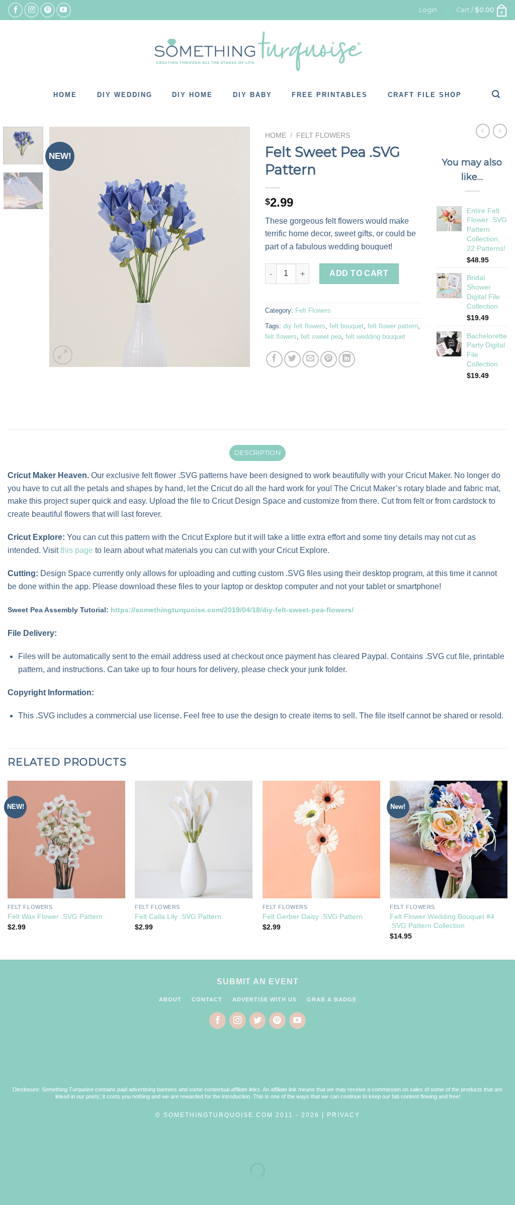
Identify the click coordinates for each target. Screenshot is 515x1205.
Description (257, 452)
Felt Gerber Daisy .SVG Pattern (313, 916)
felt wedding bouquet (375, 336)
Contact (207, 999)
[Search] (496, 94)
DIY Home (192, 95)
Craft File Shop (425, 95)
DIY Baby (252, 95)
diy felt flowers (304, 326)
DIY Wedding (124, 95)
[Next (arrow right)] (39, 1187)
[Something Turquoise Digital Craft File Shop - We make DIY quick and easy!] (257, 51)
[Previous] (66, 247)
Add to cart (358, 273)
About (170, 999)
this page (76, 550)
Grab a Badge (332, 999)
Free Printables (330, 95)
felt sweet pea (321, 336)
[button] (257, 1064)
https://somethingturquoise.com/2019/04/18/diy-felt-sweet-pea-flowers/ (232, 610)
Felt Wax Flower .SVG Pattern (55, 916)
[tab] (257, 453)
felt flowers (281, 336)
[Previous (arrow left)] (10, 1187)
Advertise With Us (264, 999)
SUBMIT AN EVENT (258, 981)
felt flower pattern (393, 326)
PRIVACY (343, 1115)
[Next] (233, 247)
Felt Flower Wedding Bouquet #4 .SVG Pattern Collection (442, 921)
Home (65, 95)
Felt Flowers (323, 135)
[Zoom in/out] (39, 1145)
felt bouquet (346, 326)
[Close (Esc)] (10, 1145)
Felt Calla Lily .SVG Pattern (178, 916)
